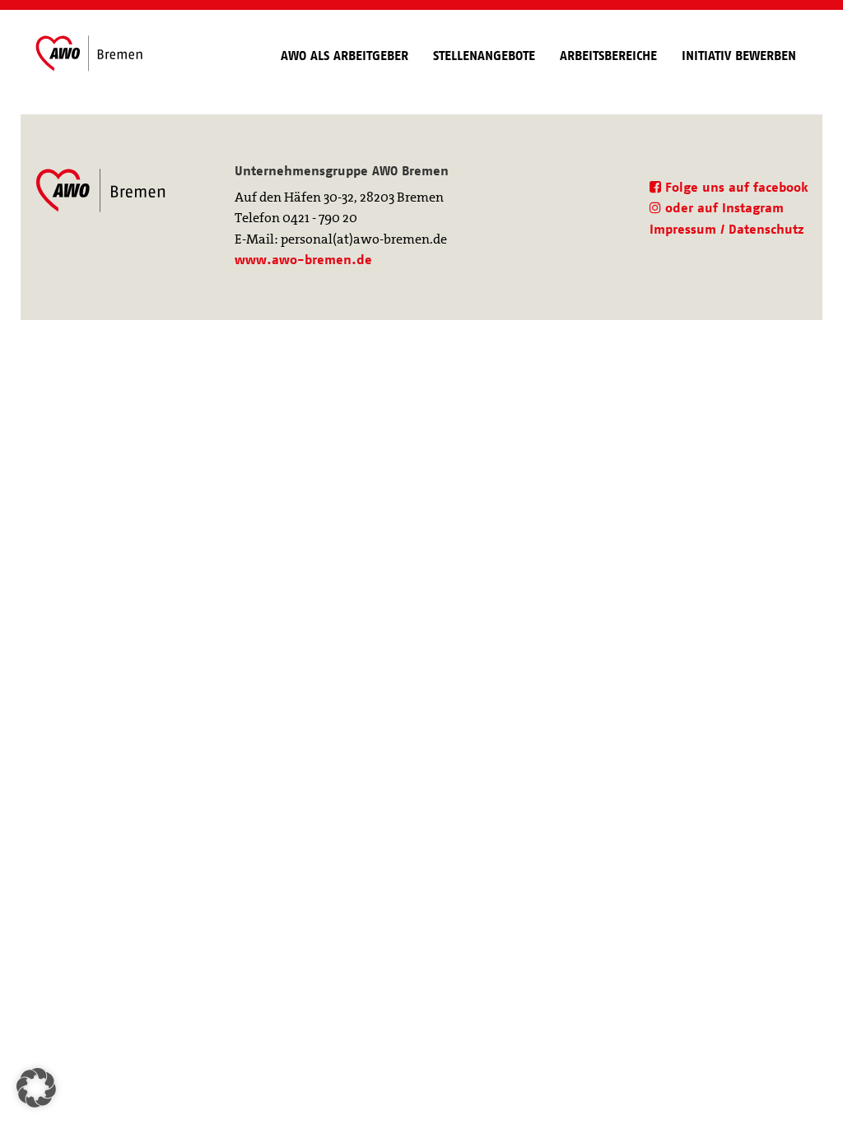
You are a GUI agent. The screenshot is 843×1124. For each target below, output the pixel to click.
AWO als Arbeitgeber (344, 56)
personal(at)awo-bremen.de (364, 239)
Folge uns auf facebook (734, 187)
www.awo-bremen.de (303, 259)
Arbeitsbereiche (608, 56)
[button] (36, 1088)
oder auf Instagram (722, 207)
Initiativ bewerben (739, 56)
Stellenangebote (484, 56)
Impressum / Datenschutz (726, 229)
